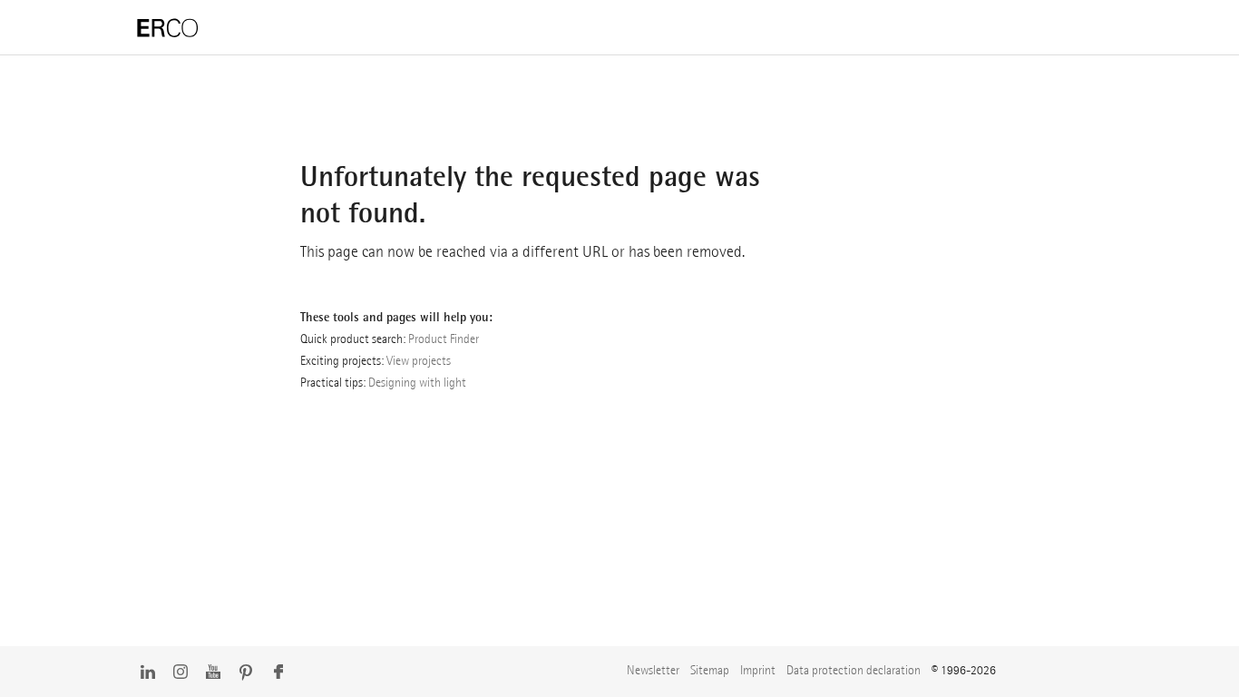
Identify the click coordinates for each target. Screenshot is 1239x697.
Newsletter (653, 670)
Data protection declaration (853, 670)
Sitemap (709, 670)
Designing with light (417, 382)
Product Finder (443, 338)
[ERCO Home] (168, 28)
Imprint (758, 670)
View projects (418, 360)
